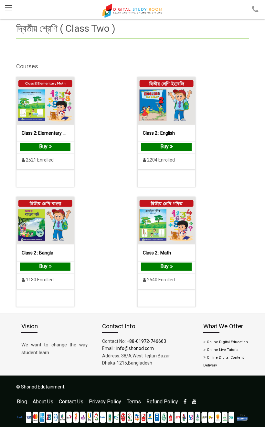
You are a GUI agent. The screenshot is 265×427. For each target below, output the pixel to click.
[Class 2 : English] (166, 101)
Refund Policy (162, 402)
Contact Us (71, 402)
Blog (22, 402)
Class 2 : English (159, 133)
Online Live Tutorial (223, 350)
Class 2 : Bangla (37, 252)
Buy (44, 146)
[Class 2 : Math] (166, 220)
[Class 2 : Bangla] (45, 220)
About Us (43, 402)
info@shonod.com (135, 348)
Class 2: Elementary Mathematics (56, 133)
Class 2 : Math (157, 252)
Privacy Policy (105, 402)
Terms (134, 402)
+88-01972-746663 (146, 341)
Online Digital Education (227, 342)
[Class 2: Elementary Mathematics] (45, 101)
